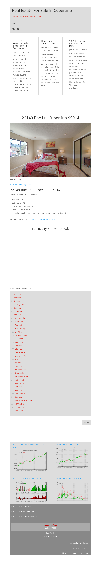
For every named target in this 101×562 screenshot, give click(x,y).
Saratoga (18, 397)
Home (15, 28)
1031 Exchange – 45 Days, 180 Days (78, 43)
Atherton (17, 294)
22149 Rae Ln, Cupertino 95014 (41, 219)
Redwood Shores (22, 376)
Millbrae (18, 345)
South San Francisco (23, 400)
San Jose (18, 386)
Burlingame (19, 304)
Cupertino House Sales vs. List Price (27, 478)
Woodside (19, 410)
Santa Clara (20, 393)
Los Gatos (19, 338)
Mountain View (21, 356)
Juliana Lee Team (50, 525)
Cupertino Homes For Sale (22, 511)
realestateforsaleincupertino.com (26, 16)
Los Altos (18, 332)
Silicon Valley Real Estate (79, 543)
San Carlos (19, 383)
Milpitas (18, 349)
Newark (18, 359)
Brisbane (17, 301)
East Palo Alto (19, 318)
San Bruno (19, 380)
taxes (84, 49)
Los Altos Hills (21, 335)
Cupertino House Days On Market (67, 478)
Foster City (18, 321)
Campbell (18, 308)
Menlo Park (19, 342)
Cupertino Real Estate (21, 506)
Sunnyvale (19, 404)
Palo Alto (18, 366)
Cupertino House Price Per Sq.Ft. (67, 444)
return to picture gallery (20, 184)
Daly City (17, 314)
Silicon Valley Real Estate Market (75, 553)
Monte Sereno (21, 352)
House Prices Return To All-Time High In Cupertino (20, 44)
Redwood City (21, 373)
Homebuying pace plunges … (49, 42)
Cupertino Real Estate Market (24, 516)
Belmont (17, 297)
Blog (14, 23)
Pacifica (18, 362)
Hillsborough (20, 328)
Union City (19, 407)
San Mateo (19, 390)
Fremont (18, 325)
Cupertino (18, 311)
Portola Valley (20, 369)
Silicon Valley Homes (81, 548)
